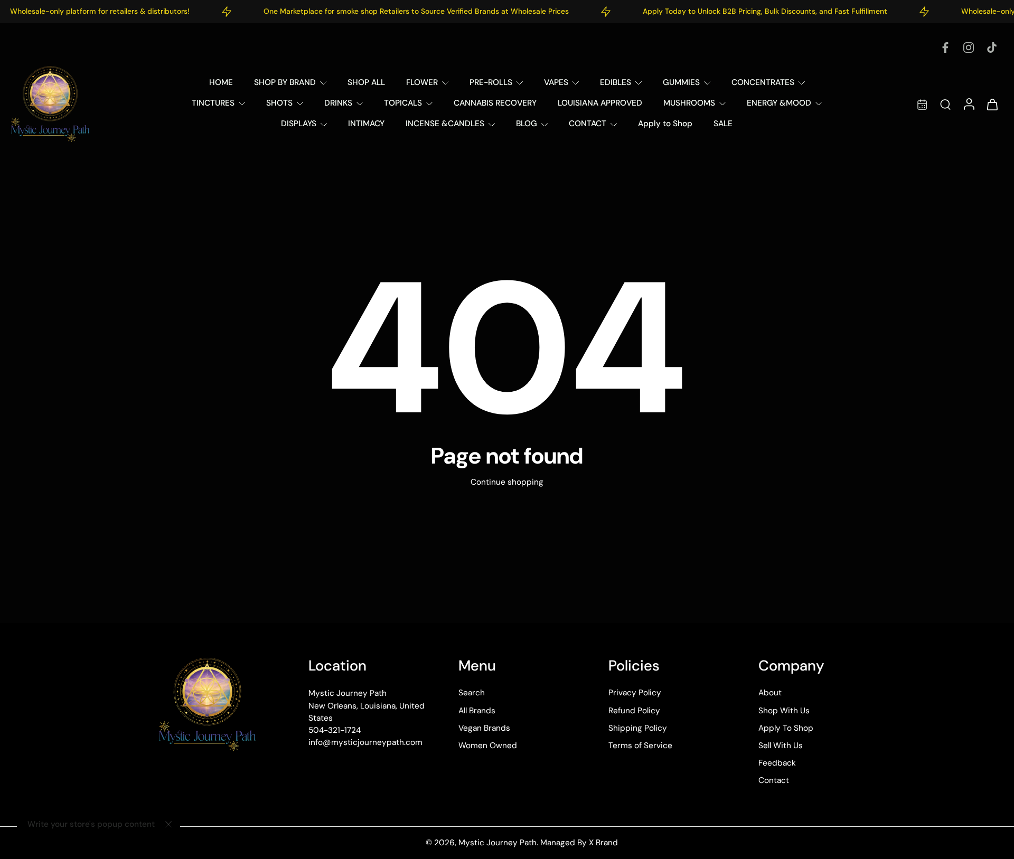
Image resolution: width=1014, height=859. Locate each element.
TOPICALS (403, 103)
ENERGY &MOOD (779, 103)
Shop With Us (784, 710)
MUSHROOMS (689, 103)
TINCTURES (213, 103)
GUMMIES (681, 82)
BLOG (526, 123)
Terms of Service (640, 745)
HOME (221, 82)
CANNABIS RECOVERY (495, 103)
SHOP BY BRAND (285, 82)
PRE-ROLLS (491, 82)
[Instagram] (968, 47)
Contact (773, 780)
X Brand (603, 842)
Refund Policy (634, 710)
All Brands (476, 710)
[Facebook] (945, 47)
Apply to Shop (665, 123)
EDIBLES (615, 82)
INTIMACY (366, 123)
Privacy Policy (634, 692)
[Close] (168, 824)
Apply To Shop (785, 727)
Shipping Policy (637, 727)
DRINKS (338, 103)
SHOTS (279, 103)
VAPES (556, 82)
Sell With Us (780, 745)
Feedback (777, 763)
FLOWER (422, 82)
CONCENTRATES (762, 82)
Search (471, 692)
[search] (945, 104)
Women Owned (487, 745)
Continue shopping (507, 482)
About (770, 692)
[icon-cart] (991, 103)
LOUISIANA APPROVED (600, 103)
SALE (723, 123)
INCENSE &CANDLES (445, 123)
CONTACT (587, 123)
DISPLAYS (298, 123)
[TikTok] (991, 47)
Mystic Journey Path (497, 842)
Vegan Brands (484, 727)
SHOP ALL (366, 82)
